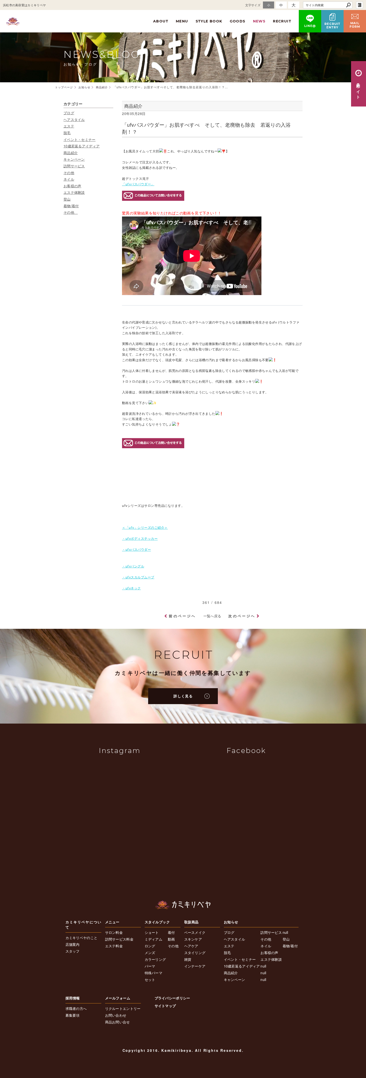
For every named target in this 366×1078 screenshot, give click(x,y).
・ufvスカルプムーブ (138, 577)
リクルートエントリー (123, 1008)
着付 (171, 932)
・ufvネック (131, 588)
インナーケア (195, 966)
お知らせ (231, 921)
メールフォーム (117, 997)
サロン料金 (114, 932)
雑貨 (187, 959)
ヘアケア (191, 945)
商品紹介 (70, 152)
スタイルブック (157, 921)
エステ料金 (114, 945)
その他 (68, 172)
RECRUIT (282, 21)
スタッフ (72, 951)
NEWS (259, 21)
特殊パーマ (154, 972)
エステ (68, 125)
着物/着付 (71, 205)
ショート (152, 932)
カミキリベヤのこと (81, 937)
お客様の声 (72, 185)
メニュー (112, 921)
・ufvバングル (133, 566)
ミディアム (154, 939)
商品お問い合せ (117, 1021)
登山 (67, 199)
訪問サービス (74, 165)
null (263, 966)
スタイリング (195, 952)
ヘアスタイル (74, 119)
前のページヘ (182, 615)
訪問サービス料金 (119, 939)
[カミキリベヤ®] (183, 904)
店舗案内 (72, 944)
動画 (171, 939)
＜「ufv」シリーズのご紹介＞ (145, 528)
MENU (182, 21)
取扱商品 (191, 921)
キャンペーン (74, 159)
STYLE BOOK (209, 21)
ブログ (68, 112)
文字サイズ (253, 5)
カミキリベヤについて (83, 924)
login (359, 4)
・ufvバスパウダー (136, 549)
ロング (150, 945)
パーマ (150, 966)
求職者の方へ (76, 1008)
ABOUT (160, 21)
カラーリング (155, 959)
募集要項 (72, 1015)
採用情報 (72, 997)
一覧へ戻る (212, 615)
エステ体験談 (74, 192)
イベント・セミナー (79, 139)
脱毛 (67, 132)
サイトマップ (165, 1005)
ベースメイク (195, 932)
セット (150, 979)
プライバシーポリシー (172, 997)
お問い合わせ (115, 1015)
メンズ (150, 952)
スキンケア (193, 939)
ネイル (68, 179)
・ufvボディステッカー (140, 538)
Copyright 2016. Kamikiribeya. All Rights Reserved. (183, 1050)
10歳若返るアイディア (81, 145)
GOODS (237, 21)
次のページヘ (241, 615)
